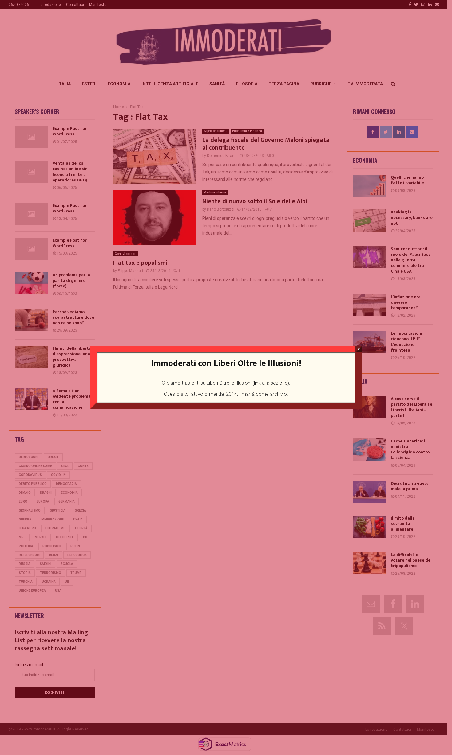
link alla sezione (270, 383)
